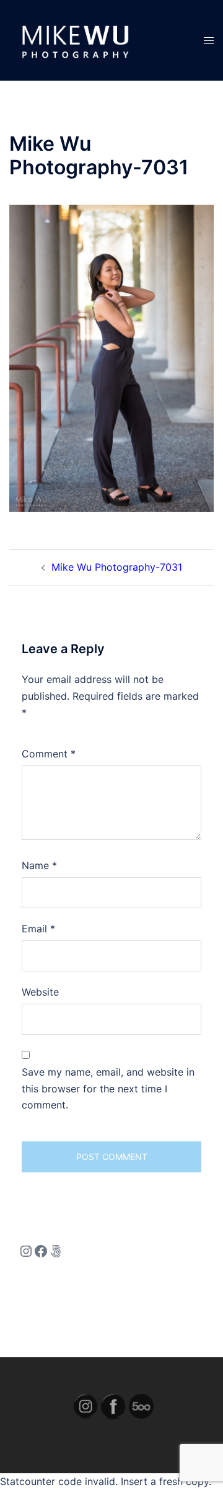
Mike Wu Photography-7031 (116, 567)
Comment (49, 753)
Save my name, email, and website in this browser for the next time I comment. (108, 1089)
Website (40, 992)
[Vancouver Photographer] (73, 39)
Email (38, 928)
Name (39, 865)
